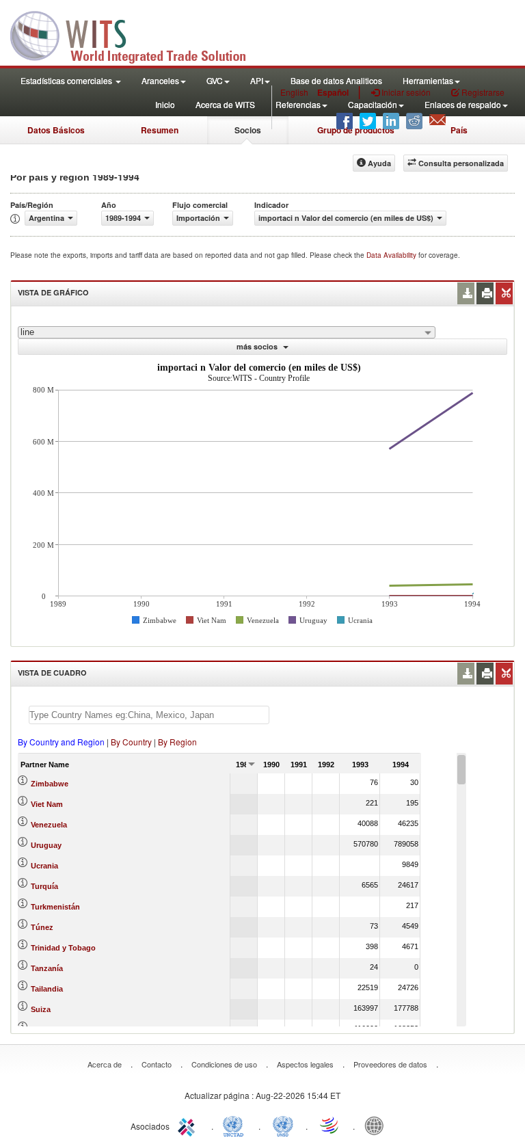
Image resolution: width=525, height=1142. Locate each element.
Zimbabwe (49, 784)
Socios (247, 130)
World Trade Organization (330, 1125)
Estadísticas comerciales (67, 80)
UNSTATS (283, 1125)
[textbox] (149, 715)
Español (333, 92)
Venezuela (49, 825)
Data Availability (392, 255)
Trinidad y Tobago (63, 948)
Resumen (159, 130)
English (294, 92)
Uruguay (46, 845)
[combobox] (226, 332)
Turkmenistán (55, 907)
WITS (136, 34)
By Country (131, 741)
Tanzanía (47, 968)
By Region (177, 741)
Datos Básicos (56, 130)
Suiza (41, 1009)
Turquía (44, 886)
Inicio (165, 104)
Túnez (42, 927)
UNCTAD (236, 1125)
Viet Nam (47, 804)
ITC (188, 1125)
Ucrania (44, 866)
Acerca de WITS (225, 104)
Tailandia (47, 989)
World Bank (377, 1125)
